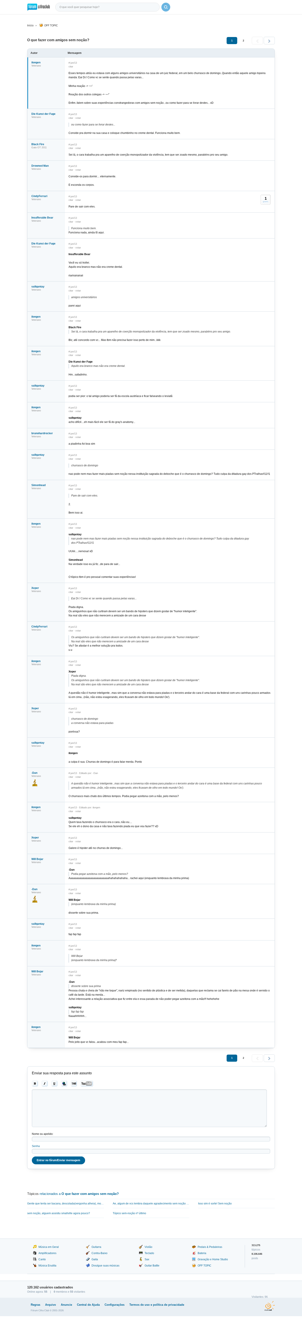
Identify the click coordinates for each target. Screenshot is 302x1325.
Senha (36, 1146)
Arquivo (50, 1304)
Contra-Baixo (99, 1253)
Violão (148, 1247)
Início (30, 25)
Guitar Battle (152, 1265)
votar (78, 118)
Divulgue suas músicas (105, 1265)
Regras (35, 1304)
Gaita (95, 1259)
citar (71, 66)
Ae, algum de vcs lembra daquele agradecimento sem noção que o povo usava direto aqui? (151, 1203)
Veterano (36, 65)
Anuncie (66, 1304)
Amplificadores (47, 1253)
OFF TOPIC (51, 25)
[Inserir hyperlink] (64, 1084)
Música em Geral (48, 1247)
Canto (42, 1259)
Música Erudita (47, 1265)
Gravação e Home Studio (213, 1259)
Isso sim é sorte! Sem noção (215, 1203)
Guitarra (96, 1247)
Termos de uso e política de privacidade (156, 1304)
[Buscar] (165, 7)
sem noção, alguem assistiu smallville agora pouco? (58, 1213)
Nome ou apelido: (42, 1133)
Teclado (149, 1253)
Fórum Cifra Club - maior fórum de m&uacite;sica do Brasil (38, 7)
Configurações (114, 1304)
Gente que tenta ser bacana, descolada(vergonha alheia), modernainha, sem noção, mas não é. (65, 1203)
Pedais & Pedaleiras (210, 1247)
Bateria (202, 1253)
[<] (257, 40)
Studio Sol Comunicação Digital (269, 1306)
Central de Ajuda (88, 1304)
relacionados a (79, 1194)
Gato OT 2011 (39, 147)
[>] (269, 40)
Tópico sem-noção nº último (129, 1213)
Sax (147, 1259)
